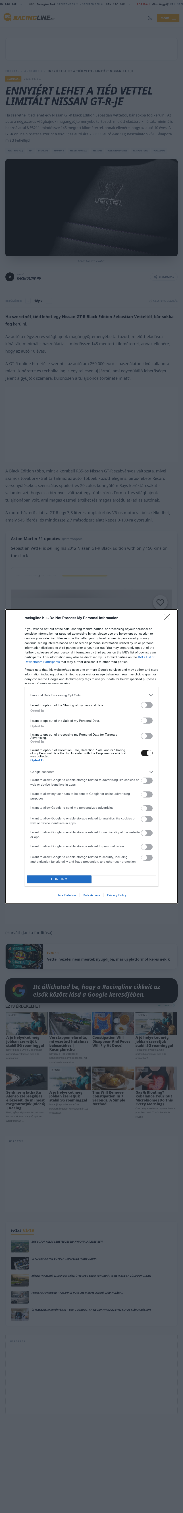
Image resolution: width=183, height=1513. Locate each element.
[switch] (147, 705)
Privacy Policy (117, 895)
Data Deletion (66, 895)
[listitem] (91, 695)
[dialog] (91, 757)
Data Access (91, 895)
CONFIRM (59, 879)
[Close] (168, 618)
